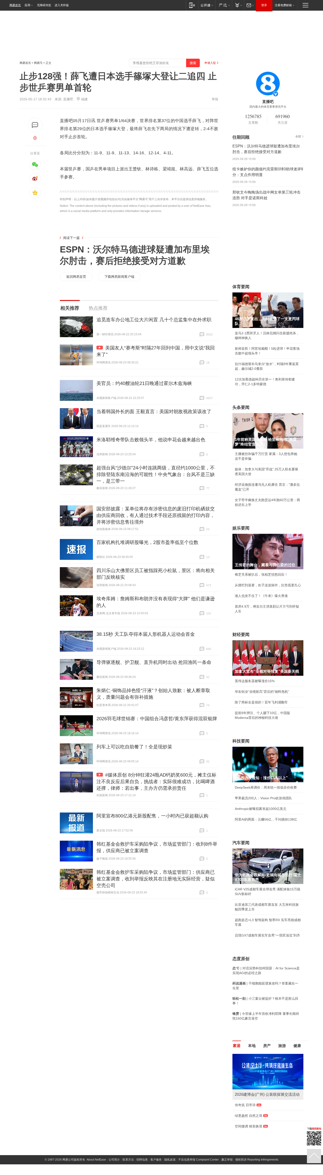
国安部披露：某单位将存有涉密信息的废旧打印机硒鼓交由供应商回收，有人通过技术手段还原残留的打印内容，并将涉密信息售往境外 (155, 515)
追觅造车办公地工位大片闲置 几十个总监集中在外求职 (153, 319)
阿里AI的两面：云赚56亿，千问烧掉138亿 (266, 819)
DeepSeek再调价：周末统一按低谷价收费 (266, 787)
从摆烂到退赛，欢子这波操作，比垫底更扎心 (268, 585)
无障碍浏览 (44, 5)
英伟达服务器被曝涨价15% (255, 681)
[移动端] (192, 5)
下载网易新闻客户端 (119, 276)
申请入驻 (210, 63)
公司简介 (114, 1159)
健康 (297, 1046)
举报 (215, 99)
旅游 (282, 1046)
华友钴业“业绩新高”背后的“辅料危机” (262, 692)
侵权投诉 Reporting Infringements (256, 1159)
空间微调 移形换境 (248, 1126)
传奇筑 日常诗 (245, 1105)
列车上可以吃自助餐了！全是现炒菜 (134, 746)
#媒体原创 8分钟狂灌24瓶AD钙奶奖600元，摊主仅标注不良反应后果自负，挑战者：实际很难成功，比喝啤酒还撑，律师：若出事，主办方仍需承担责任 (156, 781)
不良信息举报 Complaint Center (198, 1159)
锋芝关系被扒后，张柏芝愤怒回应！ (261, 574)
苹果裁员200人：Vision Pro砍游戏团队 (263, 798)
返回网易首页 (76, 276)
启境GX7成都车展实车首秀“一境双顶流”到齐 (267, 935)
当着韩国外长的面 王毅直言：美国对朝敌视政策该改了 (153, 411)
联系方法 (128, 1159)
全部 (298, 136)
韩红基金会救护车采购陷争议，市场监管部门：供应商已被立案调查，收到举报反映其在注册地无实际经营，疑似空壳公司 (155, 879)
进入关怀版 (62, 5)
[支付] (238, 5)
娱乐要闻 (240, 528)
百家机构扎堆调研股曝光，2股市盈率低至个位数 (147, 542)
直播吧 (68, 99)
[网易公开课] (206, 5)
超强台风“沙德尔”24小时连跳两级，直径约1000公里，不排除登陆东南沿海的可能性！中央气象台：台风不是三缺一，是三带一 (155, 474)
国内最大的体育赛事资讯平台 (267, 106)
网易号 (38, 63)
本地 (252, 1046)
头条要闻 (240, 407)
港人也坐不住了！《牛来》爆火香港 (261, 596)
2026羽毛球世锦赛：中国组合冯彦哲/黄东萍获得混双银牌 (156, 718)
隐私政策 (170, 1159)
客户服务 (156, 1159)
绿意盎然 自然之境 (248, 1116)
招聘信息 (142, 1159)
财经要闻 (240, 634)
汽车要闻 (240, 842)
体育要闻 (240, 286)
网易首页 (15, 5)
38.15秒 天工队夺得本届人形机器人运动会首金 (145, 634)
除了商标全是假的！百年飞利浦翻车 (261, 702)
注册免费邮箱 (283, 5)
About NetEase (96, 1159)
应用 (27, 5)
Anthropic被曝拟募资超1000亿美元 (260, 809)
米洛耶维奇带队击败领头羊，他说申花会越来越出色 (150, 439)
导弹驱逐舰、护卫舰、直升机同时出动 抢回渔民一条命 (153, 662)
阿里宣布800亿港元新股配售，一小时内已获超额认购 (152, 815)
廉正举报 (227, 1159)
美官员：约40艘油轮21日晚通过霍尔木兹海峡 (144, 383)
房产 (267, 1046)
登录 (264, 5)
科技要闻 (240, 741)
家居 (236, 1046)
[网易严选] (223, 5)
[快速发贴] (35, 125)
